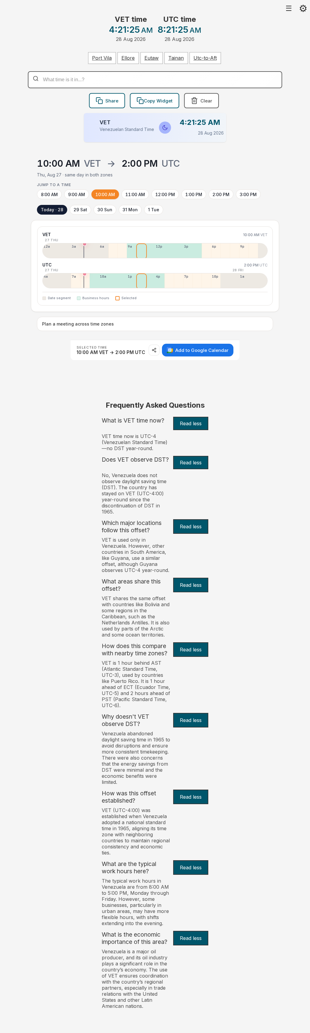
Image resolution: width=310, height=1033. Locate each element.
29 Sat (80, 209)
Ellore (128, 58)
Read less (191, 423)
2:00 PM (221, 194)
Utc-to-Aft (205, 58)
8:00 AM (49, 194)
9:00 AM (76, 194)
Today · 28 (52, 209)
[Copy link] (154, 350)
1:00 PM (193, 194)
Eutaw (151, 58)
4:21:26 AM (200, 122)
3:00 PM (248, 194)
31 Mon (130, 209)
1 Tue (153, 209)
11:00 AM (135, 194)
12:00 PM (165, 194)
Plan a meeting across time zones (78, 323)
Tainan (176, 58)
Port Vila (102, 58)
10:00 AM (105, 194)
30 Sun (104, 209)
